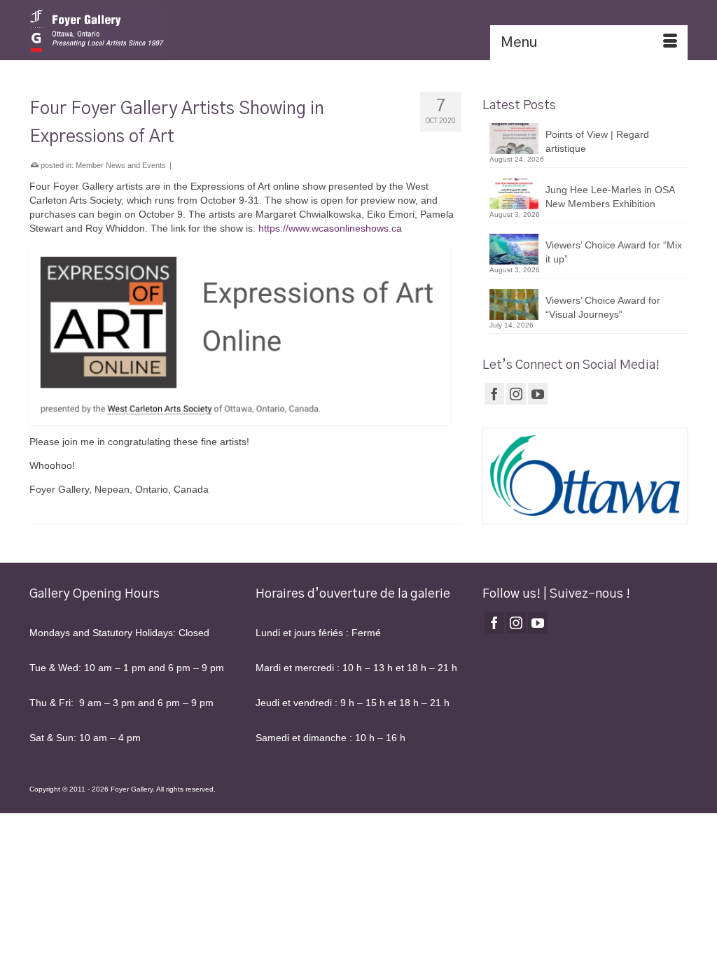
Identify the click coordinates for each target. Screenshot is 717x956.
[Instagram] (516, 394)
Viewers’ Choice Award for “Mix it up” (613, 252)
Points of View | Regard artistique (597, 141)
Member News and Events (121, 165)
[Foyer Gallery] (132, 30)
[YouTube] (538, 394)
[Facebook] (494, 394)
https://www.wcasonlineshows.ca (330, 228)
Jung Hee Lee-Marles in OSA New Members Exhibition (609, 196)
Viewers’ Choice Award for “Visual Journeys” (602, 307)
